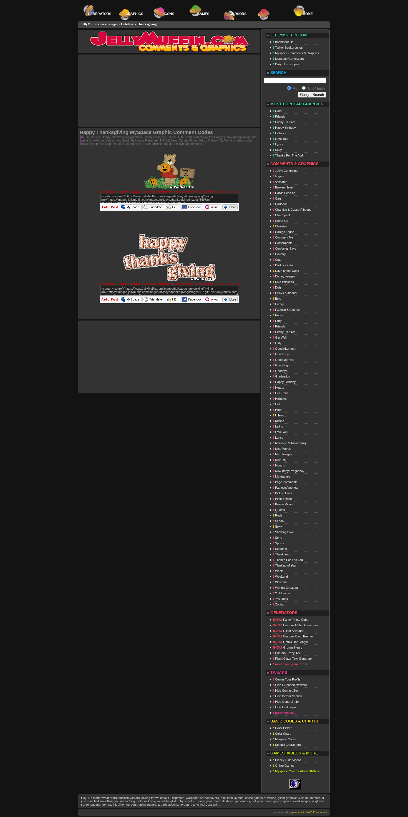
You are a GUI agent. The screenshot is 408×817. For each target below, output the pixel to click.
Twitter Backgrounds (288, 47)
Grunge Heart (287, 647)
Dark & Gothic (283, 265)
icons (169, 14)
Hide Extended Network (290, 685)
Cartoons (280, 204)
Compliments (283, 243)
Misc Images (282, 454)
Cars (277, 198)
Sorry (278, 537)
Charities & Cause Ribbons (292, 209)
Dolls (277, 111)
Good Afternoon (284, 348)
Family (278, 304)
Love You (280, 138)
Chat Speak (282, 215)
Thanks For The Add (288, 155)
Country (279, 254)
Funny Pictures (284, 122)
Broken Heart (283, 187)
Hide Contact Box (286, 690)
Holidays (127, 24)
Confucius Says (284, 248)
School (278, 521)
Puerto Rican (283, 504)
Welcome (280, 582)
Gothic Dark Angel (290, 642)
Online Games (283, 765)
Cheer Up (280, 220)
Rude (277, 515)
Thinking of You (284, 565)
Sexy (277, 150)
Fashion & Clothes (286, 309)
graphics (134, 14)
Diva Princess (283, 282)
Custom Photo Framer (293, 636)
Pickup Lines (282, 493)
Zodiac (278, 604)
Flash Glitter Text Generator (293, 658)
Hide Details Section (287, 696)
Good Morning (283, 359)
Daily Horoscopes (286, 64)
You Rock (280, 598)
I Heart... (280, 415)
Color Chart (282, 733)
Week (278, 571)
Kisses (278, 421)
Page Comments (285, 482)
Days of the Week (286, 270)
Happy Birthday (284, 127)
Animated (280, 181)
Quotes (279, 509)
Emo (277, 298)
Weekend (280, 576)
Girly (277, 343)
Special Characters (287, 744)
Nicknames (281, 476)
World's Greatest (285, 587)
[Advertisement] (125, 91)
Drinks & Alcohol (285, 293)
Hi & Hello (280, 393)
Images (112, 24)
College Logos (283, 232)
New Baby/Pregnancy (288, 471)
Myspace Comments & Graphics (296, 53)
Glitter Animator (288, 630)
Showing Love (283, 532)
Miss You (280, 459)
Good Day (281, 354)
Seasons (280, 548)
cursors (238, 14)
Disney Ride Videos (287, 760)
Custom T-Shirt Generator (295, 625)
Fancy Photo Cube (290, 619)
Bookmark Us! (283, 42)
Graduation (281, 376)
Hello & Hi (280, 133)
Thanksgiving (147, 24)
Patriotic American (286, 487)
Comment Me (283, 237)
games (203, 14)
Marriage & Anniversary (290, 443)
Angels (278, 176)
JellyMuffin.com (92, 24)
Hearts (278, 387)
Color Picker (282, 728)
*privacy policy (281, 812)
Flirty (277, 320)
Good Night (281, 365)
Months (279, 465)
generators (99, 14)
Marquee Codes (285, 739)
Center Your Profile (286, 679)
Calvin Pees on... (285, 193)
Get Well (279, 337)
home (308, 14)
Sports (278, 543)
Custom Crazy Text (287, 653)
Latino (278, 426)
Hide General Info (286, 701)
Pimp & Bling (282, 498)
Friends (279, 116)
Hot (276, 404)
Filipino (278, 315)
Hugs (277, 409)
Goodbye (280, 371)
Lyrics (278, 144)
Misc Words (282, 448)
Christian (280, 226)
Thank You (281, 554)
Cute (277, 259)
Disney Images (284, 276)
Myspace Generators (288, 58)
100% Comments (285, 170)
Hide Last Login (284, 707)
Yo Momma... (283, 593)
